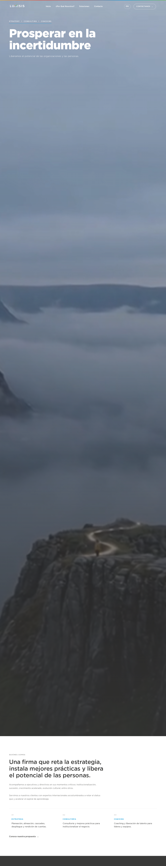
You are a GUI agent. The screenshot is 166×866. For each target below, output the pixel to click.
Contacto (98, 6)
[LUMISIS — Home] (17, 6)
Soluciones (84, 6)
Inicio (48, 6)
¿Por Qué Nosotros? (65, 6)
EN (127, 6)
